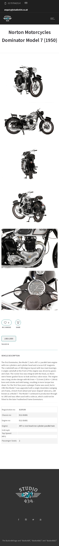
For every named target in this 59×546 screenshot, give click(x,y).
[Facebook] (18, 519)
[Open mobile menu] (53, 18)
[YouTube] (40, 519)
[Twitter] (33, 519)
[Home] (7, 21)
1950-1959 (8, 338)
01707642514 (14, 3)
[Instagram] (25, 519)
